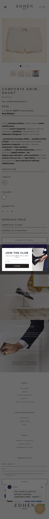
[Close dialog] (45, 250)
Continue (17, 266)
